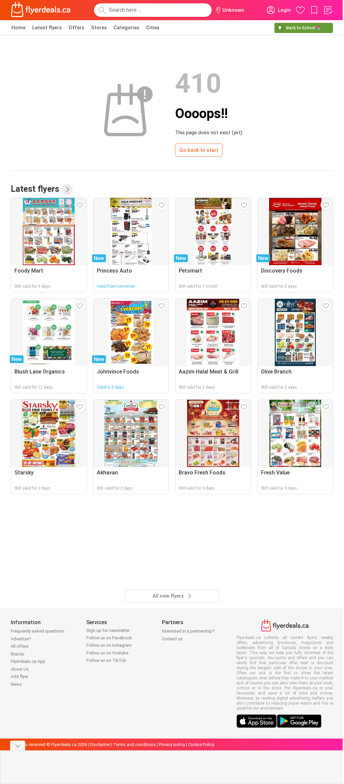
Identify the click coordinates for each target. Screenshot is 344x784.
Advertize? (21, 638)
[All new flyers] (67, 189)
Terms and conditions (134, 744)
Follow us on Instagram (109, 645)
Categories (126, 28)
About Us (20, 669)
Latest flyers (47, 28)
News (16, 684)
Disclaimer (100, 744)
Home (18, 28)
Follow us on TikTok (106, 660)
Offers (76, 28)
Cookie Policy (201, 744)
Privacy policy (172, 744)
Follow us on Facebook (109, 637)
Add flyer (19, 676)
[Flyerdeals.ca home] (41, 10)
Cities (153, 28)
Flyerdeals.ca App (28, 661)
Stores (99, 28)
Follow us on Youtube (107, 652)
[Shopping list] (327, 10)
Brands (18, 653)
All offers (20, 646)
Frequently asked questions (37, 631)
